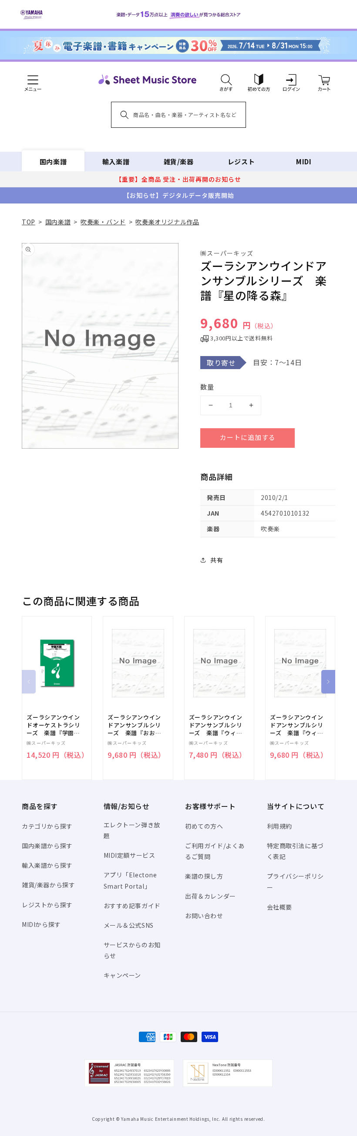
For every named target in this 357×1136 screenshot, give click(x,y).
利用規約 (279, 826)
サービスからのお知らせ (132, 950)
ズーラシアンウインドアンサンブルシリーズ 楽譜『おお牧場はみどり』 (134, 725)
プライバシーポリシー (295, 881)
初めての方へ (204, 826)
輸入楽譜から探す (47, 865)
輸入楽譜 (115, 161)
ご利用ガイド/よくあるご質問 (215, 851)
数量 (207, 386)
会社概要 (279, 907)
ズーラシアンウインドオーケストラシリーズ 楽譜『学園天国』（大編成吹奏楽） (55, 725)
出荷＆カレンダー (210, 896)
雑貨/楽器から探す (48, 884)
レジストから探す (47, 904)
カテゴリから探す (47, 826)
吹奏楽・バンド (103, 221)
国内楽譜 (53, 161)
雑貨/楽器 (179, 161)
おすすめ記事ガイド (132, 905)
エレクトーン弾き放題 (132, 830)
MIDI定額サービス (129, 855)
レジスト (241, 161)
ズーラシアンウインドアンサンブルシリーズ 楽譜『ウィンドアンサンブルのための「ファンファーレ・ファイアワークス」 (216, 725)
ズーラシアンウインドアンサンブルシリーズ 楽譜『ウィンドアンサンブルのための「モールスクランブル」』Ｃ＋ (297, 725)
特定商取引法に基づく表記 (295, 851)
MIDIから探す (41, 924)
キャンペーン (122, 975)
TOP (28, 221)
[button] (226, 80)
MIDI (303, 161)
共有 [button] (216, 560)
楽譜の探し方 (204, 876)
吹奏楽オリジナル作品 (167, 221)
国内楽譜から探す (47, 845)
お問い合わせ (204, 915)
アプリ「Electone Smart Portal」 (130, 880)
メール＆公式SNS (129, 925)
